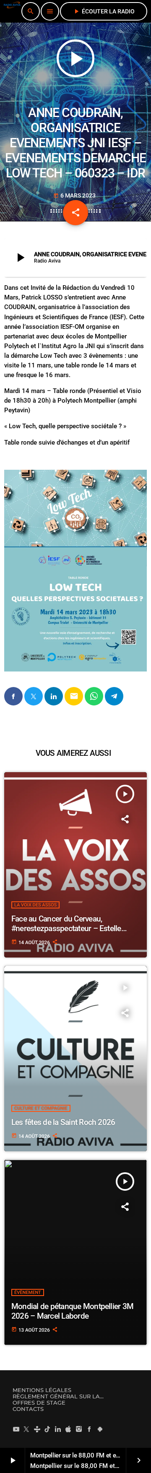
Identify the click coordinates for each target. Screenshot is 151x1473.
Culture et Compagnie (41, 1108)
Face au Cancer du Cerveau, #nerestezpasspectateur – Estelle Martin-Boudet (66, 928)
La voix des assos (35, 905)
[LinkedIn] (58, 1429)
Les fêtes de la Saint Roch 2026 (63, 1122)
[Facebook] (89, 1429)
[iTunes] (68, 1429)
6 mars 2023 (74, 195)
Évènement (27, 1292)
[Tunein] (37, 1429)
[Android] (99, 1429)
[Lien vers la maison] (12, 11)
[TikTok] (47, 1429)
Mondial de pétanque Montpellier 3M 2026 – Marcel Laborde (72, 1311)
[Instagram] (79, 1429)
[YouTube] (16, 1429)
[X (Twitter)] (26, 1429)
